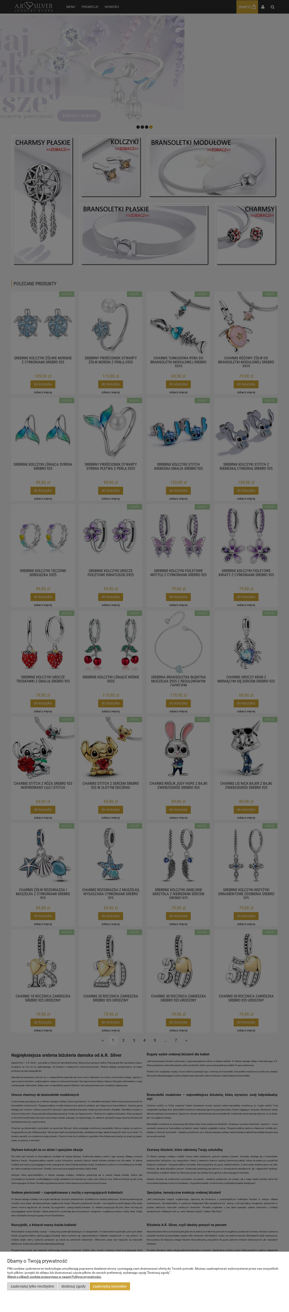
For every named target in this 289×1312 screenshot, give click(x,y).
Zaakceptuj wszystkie (110, 1286)
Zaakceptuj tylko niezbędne (32, 1286)
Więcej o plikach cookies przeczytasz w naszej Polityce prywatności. (54, 1277)
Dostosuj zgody (73, 1286)
